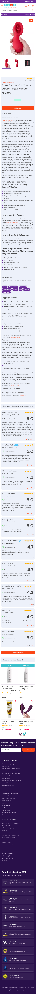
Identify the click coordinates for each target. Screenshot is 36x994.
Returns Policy (15, 385)
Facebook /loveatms (8, 853)
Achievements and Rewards (10, 793)
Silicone (15, 289)
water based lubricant (12, 222)
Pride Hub (4, 803)
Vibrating (26, 289)
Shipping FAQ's (15, 337)
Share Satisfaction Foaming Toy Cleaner (26, 688)
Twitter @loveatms (7, 858)
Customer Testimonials (9, 796)
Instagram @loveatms (8, 856)
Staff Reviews (6, 810)
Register (27, 1)
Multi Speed (23, 287)
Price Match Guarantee (9, 776)
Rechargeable (7, 289)
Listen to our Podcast (8, 798)
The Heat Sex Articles (8, 815)
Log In (33, 1)
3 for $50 (9, 665)
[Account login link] (26, 6)
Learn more (8, 282)
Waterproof (6, 292)
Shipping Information (8, 785)
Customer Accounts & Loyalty (11, 768)
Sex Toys (4, 808)
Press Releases (6, 805)
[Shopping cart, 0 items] (33, 6)
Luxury (5, 287)
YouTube (4, 860)
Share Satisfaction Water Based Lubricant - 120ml (9, 688)
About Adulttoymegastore (10, 764)
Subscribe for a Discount (9, 812)
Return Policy (6, 783)
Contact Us (5, 766)
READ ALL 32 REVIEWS (27, 406)
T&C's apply (19, 745)
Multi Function (13, 287)
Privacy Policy (6, 778)
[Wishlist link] (29, 6)
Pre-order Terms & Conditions (11, 773)
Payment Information (8, 771)
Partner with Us (6, 800)
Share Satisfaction (8, 82)
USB (20, 289)
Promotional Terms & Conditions (11, 780)
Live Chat (4, 830)
